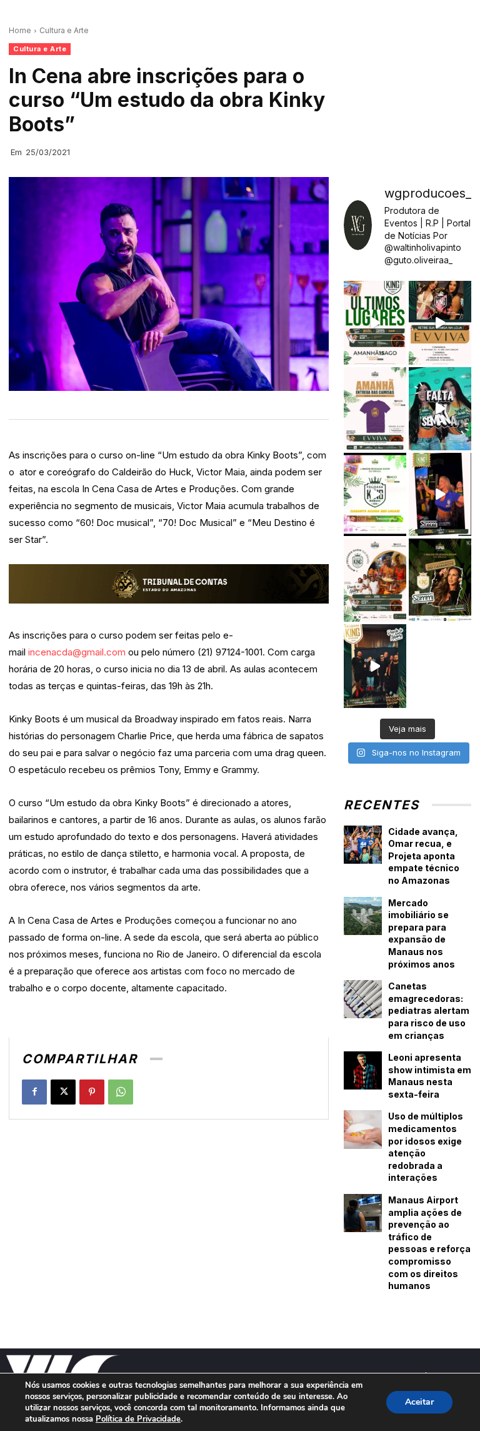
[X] (63, 1092)
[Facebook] (34, 1092)
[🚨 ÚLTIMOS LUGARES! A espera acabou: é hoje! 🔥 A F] (375, 322)
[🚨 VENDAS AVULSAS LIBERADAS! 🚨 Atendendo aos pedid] (375, 494)
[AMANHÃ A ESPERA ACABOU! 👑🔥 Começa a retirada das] (375, 408)
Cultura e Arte (64, 30)
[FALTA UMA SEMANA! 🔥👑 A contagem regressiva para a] (440, 408)
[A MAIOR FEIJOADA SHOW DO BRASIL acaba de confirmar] (440, 580)
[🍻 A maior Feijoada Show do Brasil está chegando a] (375, 580)
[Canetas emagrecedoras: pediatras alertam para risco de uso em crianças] (363, 999)
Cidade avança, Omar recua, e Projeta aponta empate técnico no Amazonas (423, 856)
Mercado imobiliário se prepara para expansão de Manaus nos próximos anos (421, 933)
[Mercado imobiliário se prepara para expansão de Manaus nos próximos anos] (363, 916)
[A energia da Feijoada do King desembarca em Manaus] (440, 494)
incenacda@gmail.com (77, 652)
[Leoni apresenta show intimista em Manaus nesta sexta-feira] (363, 1070)
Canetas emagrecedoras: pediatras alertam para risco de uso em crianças (428, 1010)
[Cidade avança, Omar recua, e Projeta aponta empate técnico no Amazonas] (363, 845)
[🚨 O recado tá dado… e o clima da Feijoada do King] (375, 665)
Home (20, 30)
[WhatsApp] (120, 1092)
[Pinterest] (91, 1092)
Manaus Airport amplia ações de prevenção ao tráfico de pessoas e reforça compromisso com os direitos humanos (429, 1243)
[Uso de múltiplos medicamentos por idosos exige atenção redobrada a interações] (363, 1129)
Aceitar (419, 1402)
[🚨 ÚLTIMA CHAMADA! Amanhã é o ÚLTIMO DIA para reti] (440, 322)
